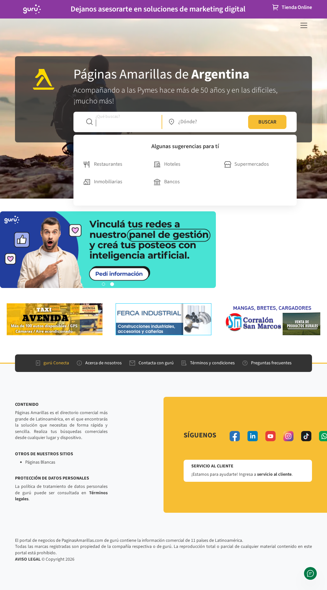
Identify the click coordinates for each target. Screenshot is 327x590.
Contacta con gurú (156, 363)
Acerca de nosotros (103, 363)
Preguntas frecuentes (271, 363)
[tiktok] (306, 436)
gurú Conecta (56, 363)
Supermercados (251, 164)
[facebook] (235, 436)
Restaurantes (108, 164)
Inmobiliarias (108, 181)
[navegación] (304, 25)
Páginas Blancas (40, 462)
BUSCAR (267, 121)
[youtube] (270, 436)
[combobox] (120, 122)
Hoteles (172, 164)
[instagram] (288, 436)
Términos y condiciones (212, 363)
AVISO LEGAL (28, 559)
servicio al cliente (274, 474)
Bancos (172, 181)
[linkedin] (252, 436)
